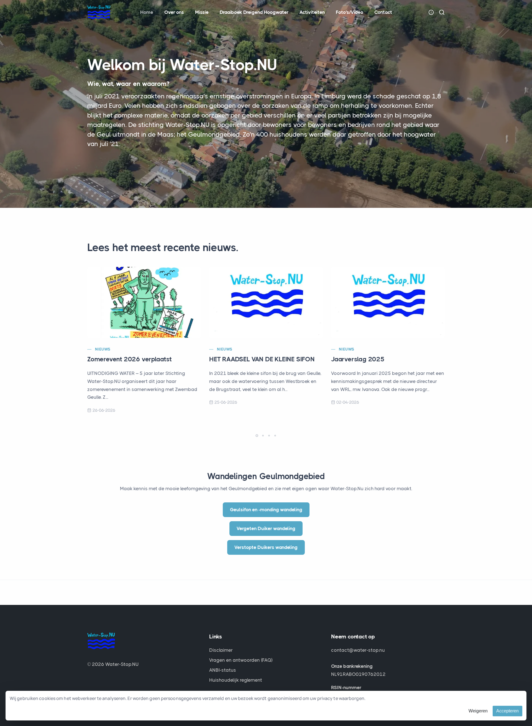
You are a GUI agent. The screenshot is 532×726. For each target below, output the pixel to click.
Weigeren (478, 711)
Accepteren (507, 711)
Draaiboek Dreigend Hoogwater (254, 12)
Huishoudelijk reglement (235, 680)
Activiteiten (312, 12)
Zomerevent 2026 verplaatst (129, 359)
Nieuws (102, 349)
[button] (256, 435)
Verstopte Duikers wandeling (266, 547)
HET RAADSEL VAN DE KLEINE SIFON (262, 359)
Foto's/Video (349, 12)
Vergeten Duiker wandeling (266, 528)
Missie (202, 12)
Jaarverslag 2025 (358, 359)
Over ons (174, 12)
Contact (383, 12)
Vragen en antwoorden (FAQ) (240, 660)
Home (146, 12)
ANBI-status (222, 670)
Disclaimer (221, 650)
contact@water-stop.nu (358, 650)
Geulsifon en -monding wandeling (266, 509)
